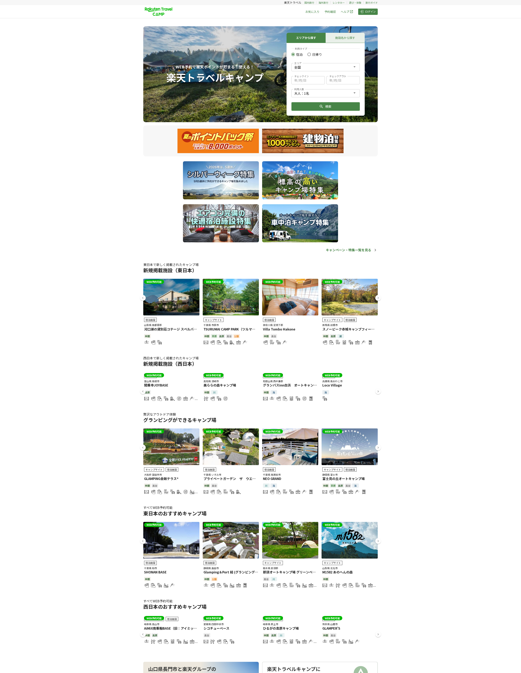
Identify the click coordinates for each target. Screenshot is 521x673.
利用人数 (299, 89)
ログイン (370, 11)
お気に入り (312, 12)
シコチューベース (216, 628)
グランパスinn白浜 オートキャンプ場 (291, 385)
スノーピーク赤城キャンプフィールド (350, 329)
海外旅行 (323, 2)
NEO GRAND (272, 478)
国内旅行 (309, 2)
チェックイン (301, 76)
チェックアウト (337, 76)
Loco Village (332, 385)
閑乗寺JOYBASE (156, 385)
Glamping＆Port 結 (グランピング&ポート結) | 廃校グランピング (252, 572)
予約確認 (330, 12)
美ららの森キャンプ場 (220, 385)
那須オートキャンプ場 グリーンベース (291, 572)
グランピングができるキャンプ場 (179, 419)
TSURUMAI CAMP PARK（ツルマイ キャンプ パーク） (243, 329)
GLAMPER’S (331, 628)
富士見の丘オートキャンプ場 (343, 478)
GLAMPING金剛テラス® (161, 478)
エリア (298, 63)
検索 (328, 106)
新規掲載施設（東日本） (170, 270)
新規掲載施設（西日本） (170, 363)
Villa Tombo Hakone (279, 329)
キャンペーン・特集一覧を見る (348, 249)
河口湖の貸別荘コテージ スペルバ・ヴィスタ (177, 329)
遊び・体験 (355, 2)
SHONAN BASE (155, 572)
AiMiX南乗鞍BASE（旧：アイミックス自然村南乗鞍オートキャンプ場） (196, 628)
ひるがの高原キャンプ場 (281, 628)
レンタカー (339, 2)
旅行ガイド (372, 2)
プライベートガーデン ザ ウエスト (231, 478)
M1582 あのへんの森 (337, 572)
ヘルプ (345, 12)
